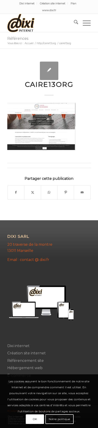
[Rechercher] (73, 23)
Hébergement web (25, 368)
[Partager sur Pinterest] (65, 192)
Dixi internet (26, 3)
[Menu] (84, 23)
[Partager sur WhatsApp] (49, 192)
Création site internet (52, 3)
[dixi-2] (40, 23)
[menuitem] (27, 3)
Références (17, 38)
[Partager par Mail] (82, 192)
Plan (73, 3)
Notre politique (59, 419)
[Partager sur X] (32, 192)
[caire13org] (49, 71)
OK (35, 419)
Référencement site (25, 360)
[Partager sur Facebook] (16, 192)
